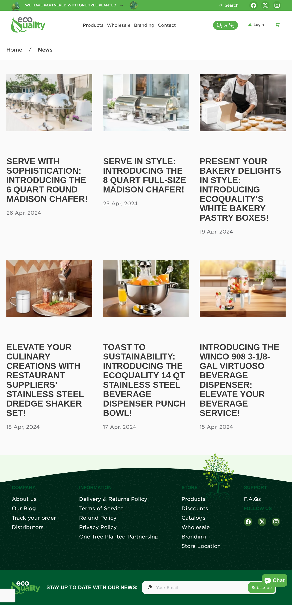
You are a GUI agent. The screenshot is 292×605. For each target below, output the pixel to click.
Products (93, 25)
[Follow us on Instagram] (277, 5)
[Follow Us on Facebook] (248, 522)
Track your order (34, 518)
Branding (144, 25)
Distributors (28, 527)
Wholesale (119, 25)
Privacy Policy (98, 527)
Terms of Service (101, 508)
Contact (167, 25)
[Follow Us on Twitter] (262, 522)
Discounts (194, 508)
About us (24, 499)
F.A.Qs (252, 499)
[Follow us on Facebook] (253, 5)
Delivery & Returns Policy (113, 499)
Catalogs (193, 518)
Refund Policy (98, 518)
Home (14, 50)
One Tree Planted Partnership (119, 536)
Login (259, 25)
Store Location (201, 546)
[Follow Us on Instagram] (276, 522)
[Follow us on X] (265, 5)
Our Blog (24, 508)
